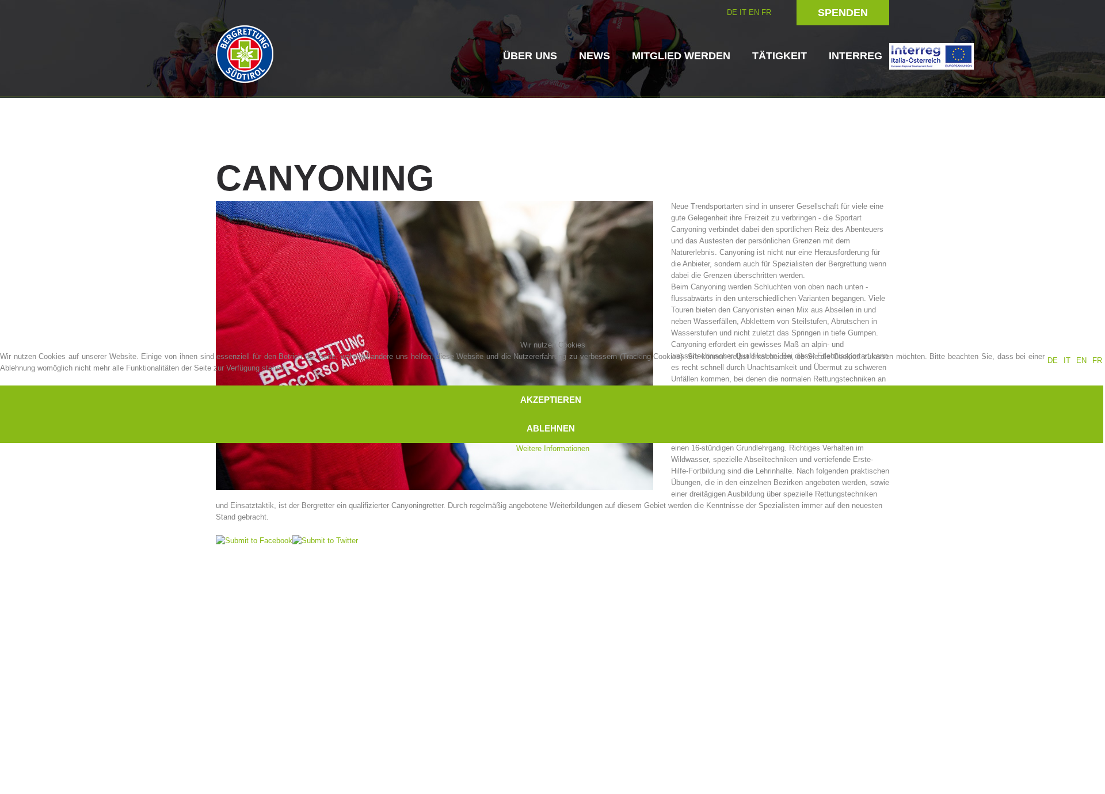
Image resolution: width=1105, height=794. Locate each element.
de (1052, 360)
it (1067, 360)
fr (1097, 360)
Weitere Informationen (552, 448)
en (1081, 360)
